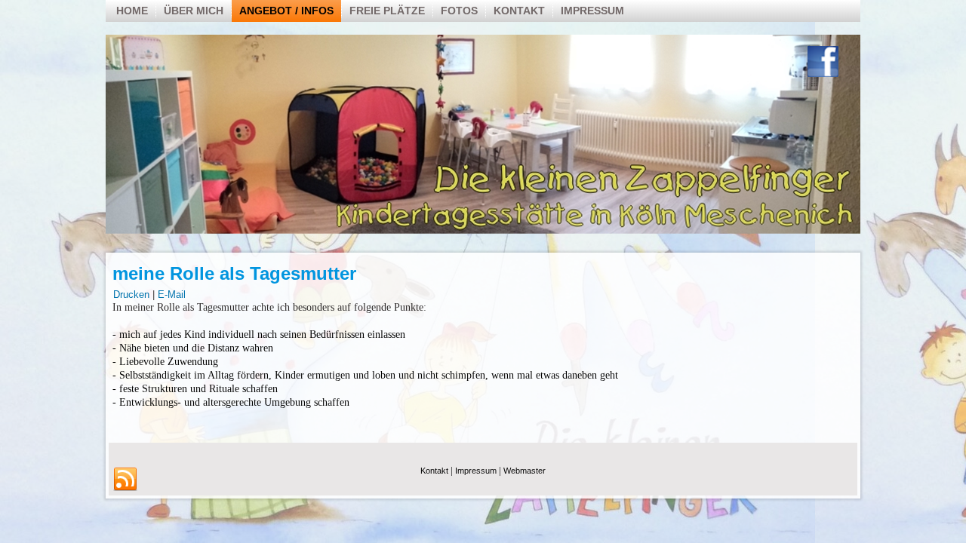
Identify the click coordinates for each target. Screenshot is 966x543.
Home (132, 11)
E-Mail (172, 294)
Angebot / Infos (286, 11)
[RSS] (125, 480)
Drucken (132, 294)
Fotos (459, 11)
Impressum (592, 11)
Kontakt (519, 11)
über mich (193, 11)
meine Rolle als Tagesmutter (234, 273)
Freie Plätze (387, 11)
